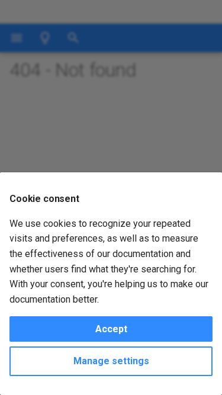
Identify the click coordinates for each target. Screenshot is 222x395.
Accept (111, 329)
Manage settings (111, 361)
